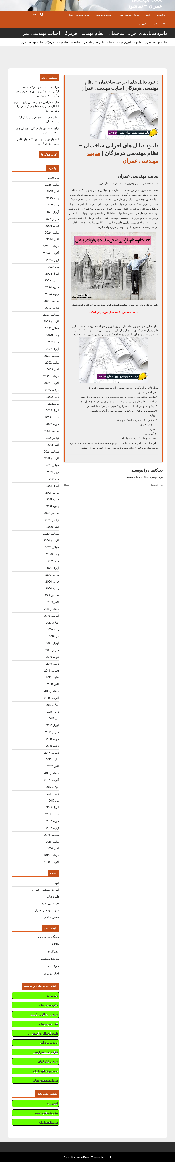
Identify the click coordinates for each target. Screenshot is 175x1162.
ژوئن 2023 (52, 335)
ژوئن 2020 (52, 554)
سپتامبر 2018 (51, 691)
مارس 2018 (52, 732)
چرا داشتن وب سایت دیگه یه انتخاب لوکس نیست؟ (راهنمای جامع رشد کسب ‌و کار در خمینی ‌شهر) (36, 91)
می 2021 (54, 479)
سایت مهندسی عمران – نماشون (150, 42)
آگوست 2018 (51, 698)
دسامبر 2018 (51, 671)
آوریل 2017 (52, 807)
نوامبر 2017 (52, 759)
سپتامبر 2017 (51, 773)
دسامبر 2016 (51, 835)
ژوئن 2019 (53, 629)
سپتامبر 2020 (51, 534)
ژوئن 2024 (52, 260)
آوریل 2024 (52, 274)
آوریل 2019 (52, 643)
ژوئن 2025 (52, 198)
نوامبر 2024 (52, 233)
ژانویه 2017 (52, 828)
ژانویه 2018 (52, 746)
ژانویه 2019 (52, 664)
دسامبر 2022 (51, 356)
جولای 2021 (52, 465)
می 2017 (54, 801)
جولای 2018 (52, 705)
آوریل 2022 (52, 410)
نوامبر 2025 (52, 185)
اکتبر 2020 (52, 527)
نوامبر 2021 (52, 438)
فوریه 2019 (52, 657)
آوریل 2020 (52, 568)
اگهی (148, 15)
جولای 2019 (52, 623)
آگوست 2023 (51, 322)
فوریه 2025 (52, 226)
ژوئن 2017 (53, 794)
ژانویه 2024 (52, 294)
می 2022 (53, 404)
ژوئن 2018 (53, 712)
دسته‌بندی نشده (103, 15)
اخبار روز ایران (51, 973)
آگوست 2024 (51, 253)
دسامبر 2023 (51, 301)
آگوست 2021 (51, 458)
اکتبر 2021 (53, 445)
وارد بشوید (132, 477)
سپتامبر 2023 (51, 315)
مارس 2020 (52, 575)
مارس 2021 (52, 493)
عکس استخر (141, 23)
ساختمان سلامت (50, 959)
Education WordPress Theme (82, 1157)
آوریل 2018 (52, 725)
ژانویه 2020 (52, 588)
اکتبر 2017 (53, 766)
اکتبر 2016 (53, 848)
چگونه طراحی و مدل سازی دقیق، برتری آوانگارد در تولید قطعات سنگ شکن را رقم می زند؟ (36, 106)
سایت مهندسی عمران (78, 15)
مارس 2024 (51, 280)
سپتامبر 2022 (51, 376)
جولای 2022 (52, 390)
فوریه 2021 (52, 499)
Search (26, 14)
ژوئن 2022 (52, 397)
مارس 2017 (52, 814)
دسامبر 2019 (51, 595)
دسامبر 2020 (51, 513)
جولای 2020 (52, 547)
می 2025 (53, 205)
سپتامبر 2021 (51, 452)
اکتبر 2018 (53, 684)
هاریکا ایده (53, 966)
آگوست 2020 (51, 541)
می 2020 (53, 561)
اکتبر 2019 (53, 602)
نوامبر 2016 (52, 842)
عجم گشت (53, 951)
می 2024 (53, 267)
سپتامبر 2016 (51, 855)
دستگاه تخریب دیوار (48, 937)
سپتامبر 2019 (51, 609)
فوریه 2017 (52, 821)
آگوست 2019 (51, 616)
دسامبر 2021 (51, 431)
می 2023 (53, 342)
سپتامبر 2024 (51, 246)
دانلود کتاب (159, 23)
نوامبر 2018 (52, 677)
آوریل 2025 (52, 212)
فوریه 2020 (52, 582)
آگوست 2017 (51, 780)
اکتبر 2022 (53, 369)
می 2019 (54, 636)
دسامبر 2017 (51, 753)
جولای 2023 (52, 328)
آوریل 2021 (52, 486)
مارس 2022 (52, 417)
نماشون (161, 15)
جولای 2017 (52, 787)
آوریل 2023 (52, 349)
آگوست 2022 (51, 383)
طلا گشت (54, 944)
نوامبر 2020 (52, 520)
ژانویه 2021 (52, 506)
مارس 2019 (52, 650)
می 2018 (54, 718)
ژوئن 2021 (53, 472)
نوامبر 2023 (52, 308)
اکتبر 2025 (52, 191)
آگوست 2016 (51, 862)
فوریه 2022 (52, 424)
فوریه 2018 (52, 739)
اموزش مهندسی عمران (128, 15)
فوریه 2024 (52, 287)
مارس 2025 (52, 219)
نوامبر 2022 (52, 363)
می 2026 (53, 178)
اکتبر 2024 (52, 239)
